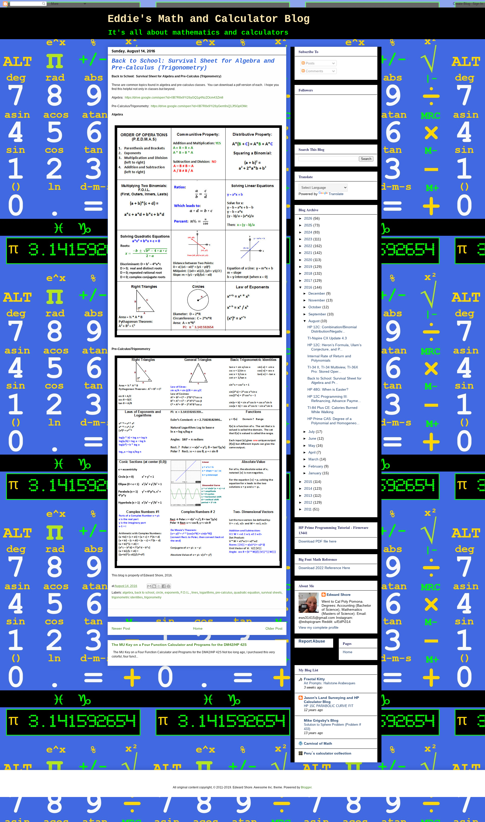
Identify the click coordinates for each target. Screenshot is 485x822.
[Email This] (149, 586)
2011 (308, 509)
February (316, 466)
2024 (308, 232)
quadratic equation (247, 592)
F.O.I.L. (185, 592)
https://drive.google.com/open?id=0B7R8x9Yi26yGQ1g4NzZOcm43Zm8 (174, 97)
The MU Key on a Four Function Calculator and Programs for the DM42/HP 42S (179, 645)
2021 (308, 253)
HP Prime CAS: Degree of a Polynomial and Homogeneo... (333, 421)
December (317, 293)
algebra (128, 592)
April (312, 452)
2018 (308, 273)
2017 (308, 280)
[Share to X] (158, 586)
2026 (308, 218)
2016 (308, 287)
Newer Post (121, 628)
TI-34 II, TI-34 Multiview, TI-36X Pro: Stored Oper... (332, 369)
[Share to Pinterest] (168, 586)
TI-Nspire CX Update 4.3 (327, 338)
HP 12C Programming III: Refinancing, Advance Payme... (334, 398)
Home (198, 628)
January (315, 473)
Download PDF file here (317, 541)
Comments (314, 71)
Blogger (306, 787)
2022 (308, 246)
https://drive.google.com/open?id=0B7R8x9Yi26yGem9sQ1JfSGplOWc (199, 106)
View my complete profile (318, 627)
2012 (308, 502)
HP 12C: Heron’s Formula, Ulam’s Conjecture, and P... (334, 347)
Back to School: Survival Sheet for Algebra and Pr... (334, 380)
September (317, 314)
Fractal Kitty (314, 679)
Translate (336, 194)
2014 (308, 488)
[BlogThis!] (154, 586)
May (312, 445)
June (312, 438)
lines (194, 592)
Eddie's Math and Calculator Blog (209, 19)
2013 (308, 496)
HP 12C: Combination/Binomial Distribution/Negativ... (332, 329)
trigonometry (152, 597)
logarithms (207, 592)
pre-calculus (223, 592)
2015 (308, 482)
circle (159, 592)
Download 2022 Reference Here (324, 568)
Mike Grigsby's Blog (321, 720)
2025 (308, 225)
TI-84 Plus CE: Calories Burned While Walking (332, 410)
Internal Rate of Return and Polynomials (329, 358)
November (317, 300)
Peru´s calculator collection (327, 753)
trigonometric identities (127, 597)
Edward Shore (339, 595)
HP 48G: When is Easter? (327, 389)
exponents (172, 592)
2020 (308, 260)
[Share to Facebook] (163, 586)
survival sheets (271, 592)
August (314, 321)
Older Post (273, 628)
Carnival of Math (318, 743)
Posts (309, 63)
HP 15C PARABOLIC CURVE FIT (328, 706)
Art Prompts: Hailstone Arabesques (329, 683)
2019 (308, 267)
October (315, 307)
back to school (144, 592)
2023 (308, 239)
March (314, 459)
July (312, 432)
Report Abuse (312, 641)
